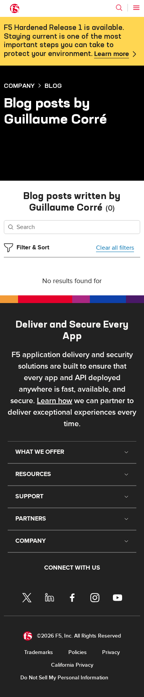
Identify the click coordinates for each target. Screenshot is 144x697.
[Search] (119, 8)
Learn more (111, 54)
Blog (53, 85)
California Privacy (72, 665)
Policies (77, 652)
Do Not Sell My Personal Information (64, 677)
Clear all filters (115, 248)
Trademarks (38, 652)
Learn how (54, 400)
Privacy (111, 652)
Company (19, 85)
